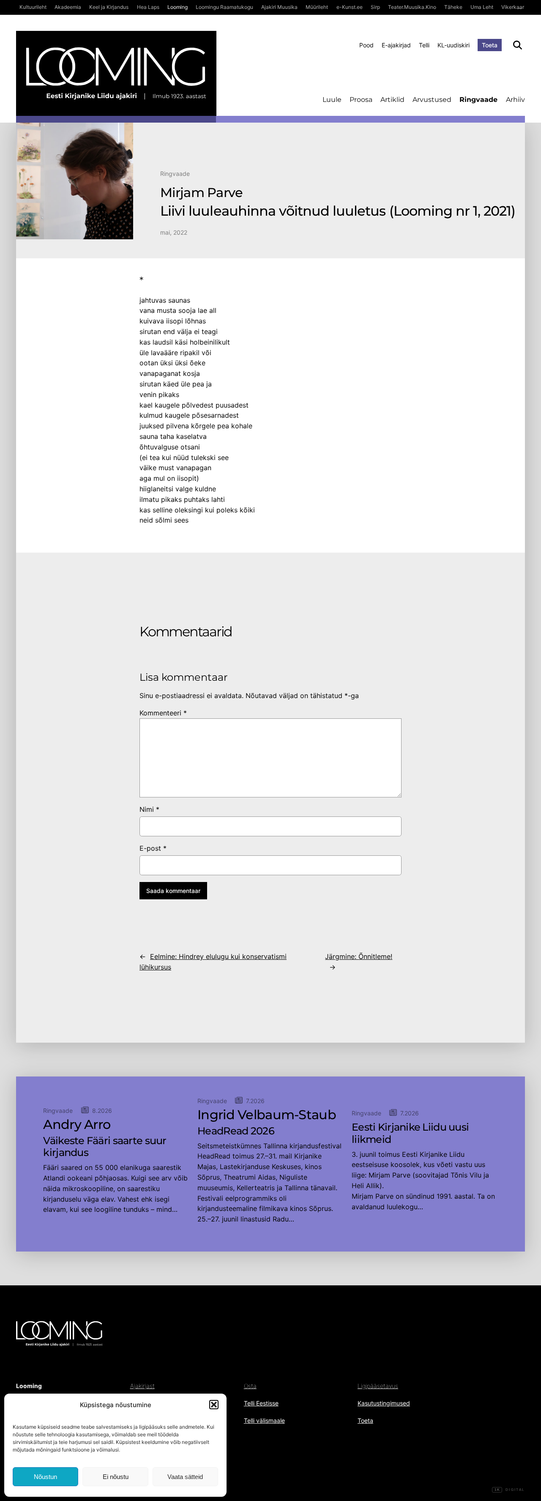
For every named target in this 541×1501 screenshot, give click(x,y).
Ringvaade (478, 100)
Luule (332, 100)
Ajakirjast (142, 1385)
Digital (510, 1490)
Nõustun (45, 1476)
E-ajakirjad (396, 45)
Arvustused (432, 100)
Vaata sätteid (185, 1476)
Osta (250, 1385)
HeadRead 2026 (235, 1131)
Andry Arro (76, 1124)
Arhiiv (515, 100)
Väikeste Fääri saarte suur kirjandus (104, 1147)
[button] (214, 1404)
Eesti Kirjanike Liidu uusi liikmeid (410, 1133)
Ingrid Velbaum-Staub (266, 1115)
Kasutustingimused (384, 1403)
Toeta (489, 45)
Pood (366, 45)
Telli (424, 45)
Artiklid (392, 100)
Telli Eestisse (261, 1403)
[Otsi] (517, 45)
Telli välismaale (264, 1420)
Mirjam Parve (201, 192)
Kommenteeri (163, 713)
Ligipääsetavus (378, 1385)
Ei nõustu (115, 1476)
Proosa (361, 100)
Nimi (149, 809)
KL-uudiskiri (453, 45)
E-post (153, 848)
